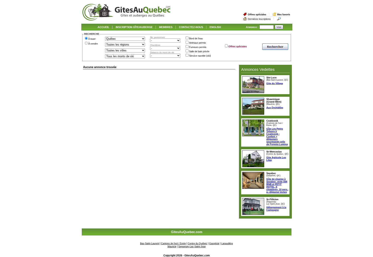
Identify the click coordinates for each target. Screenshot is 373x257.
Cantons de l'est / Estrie (173, 243)
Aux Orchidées (274, 107)
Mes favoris (283, 14)
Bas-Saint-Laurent (149, 243)
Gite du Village (274, 83)
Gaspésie (214, 243)
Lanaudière (227, 243)
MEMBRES (165, 27)
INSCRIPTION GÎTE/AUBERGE (134, 27)
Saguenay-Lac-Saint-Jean (192, 246)
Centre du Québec (197, 243)
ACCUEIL (103, 27)
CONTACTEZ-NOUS (191, 27)
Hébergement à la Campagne (276, 208)
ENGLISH (215, 27)
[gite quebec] (126, 19)
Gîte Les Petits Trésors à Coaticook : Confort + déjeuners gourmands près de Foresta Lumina (277, 136)
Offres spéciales (257, 14)
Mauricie (172, 246)
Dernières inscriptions (259, 19)
